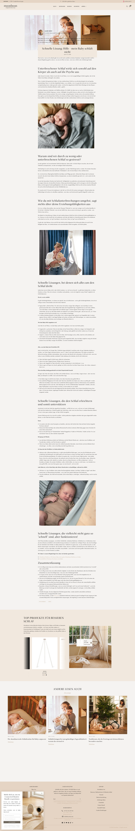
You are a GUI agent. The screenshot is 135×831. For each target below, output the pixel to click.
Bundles (69, 6)
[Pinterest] (68, 822)
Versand (101, 794)
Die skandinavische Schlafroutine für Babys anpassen (27, 739)
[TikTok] (70, 822)
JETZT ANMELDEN (12, 822)
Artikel (83, 6)
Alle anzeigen (67, 693)
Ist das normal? (42, 601)
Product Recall (101, 805)
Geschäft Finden (101, 807)
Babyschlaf (56, 595)
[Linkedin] (72, 822)
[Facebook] (62, 822)
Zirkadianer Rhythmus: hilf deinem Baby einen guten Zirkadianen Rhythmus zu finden (60, 557)
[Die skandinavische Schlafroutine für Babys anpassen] (27, 715)
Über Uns (34, 789)
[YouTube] (66, 822)
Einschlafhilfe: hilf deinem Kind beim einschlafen (51, 559)
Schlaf (49, 601)
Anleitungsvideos (101, 800)
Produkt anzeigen (87, 644)
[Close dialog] (42, 793)
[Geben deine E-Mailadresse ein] (80, 799)
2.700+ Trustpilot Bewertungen (16, 1)
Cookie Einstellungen (101, 810)
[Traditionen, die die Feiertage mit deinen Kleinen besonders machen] (108, 715)
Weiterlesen (11, 742)
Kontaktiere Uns (101, 789)
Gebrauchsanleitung (101, 797)
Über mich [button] (47, 34)
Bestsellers (62, 6)
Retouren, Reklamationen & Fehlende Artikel (101, 792)
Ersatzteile (101, 802)
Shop (54, 6)
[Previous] (25, 653)
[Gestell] (45, 653)
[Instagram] (64, 822)
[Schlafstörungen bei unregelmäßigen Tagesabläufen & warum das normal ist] (67, 715)
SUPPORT (101, 786)
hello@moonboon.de (68, 816)
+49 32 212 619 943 (68, 811)
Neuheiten (76, 6)
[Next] (63, 653)
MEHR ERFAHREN (34, 786)
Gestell (44, 671)
